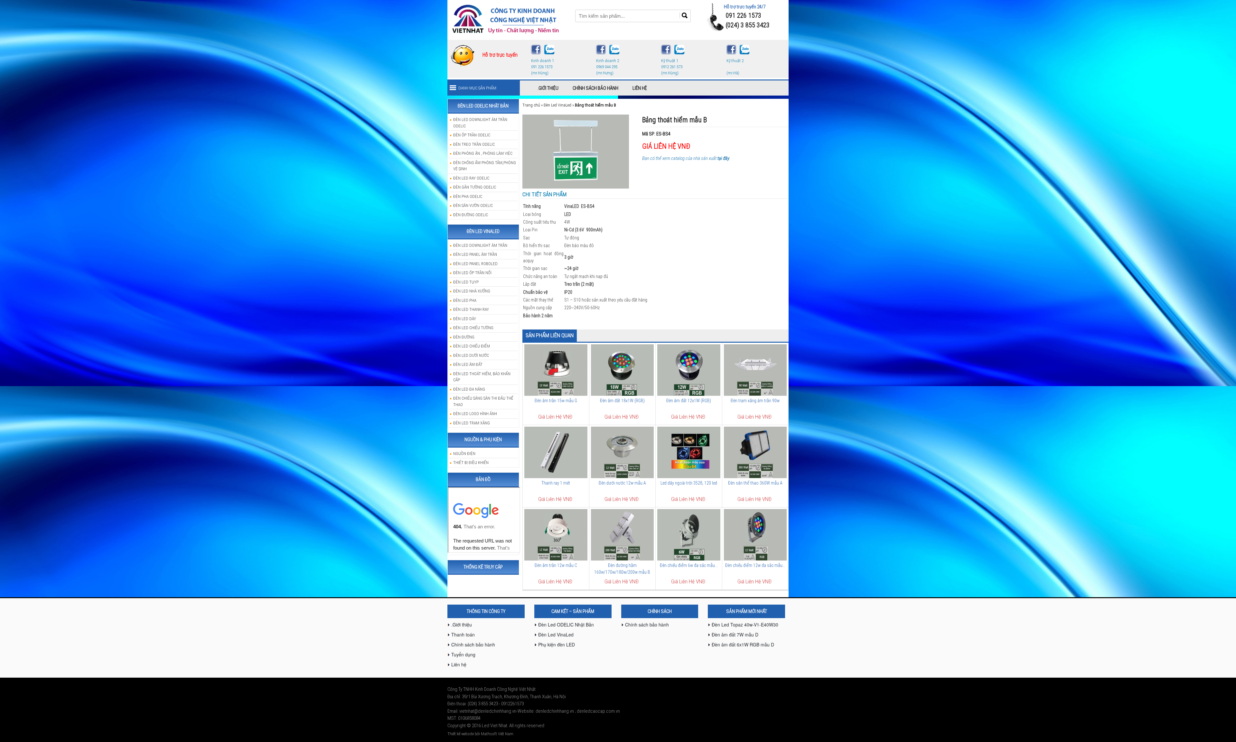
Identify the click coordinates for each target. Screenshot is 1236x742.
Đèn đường (463, 337)
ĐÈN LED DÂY (464, 318)
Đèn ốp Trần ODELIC (471, 135)
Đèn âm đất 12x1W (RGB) (688, 400)
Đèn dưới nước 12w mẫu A (622, 483)
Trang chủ (531, 105)
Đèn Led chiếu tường (473, 327)
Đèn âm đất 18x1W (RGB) (622, 400)
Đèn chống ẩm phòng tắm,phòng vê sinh (484, 166)
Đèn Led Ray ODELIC (471, 178)
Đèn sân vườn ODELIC (473, 205)
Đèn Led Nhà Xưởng (471, 291)
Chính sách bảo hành (595, 88)
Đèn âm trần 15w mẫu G (556, 400)
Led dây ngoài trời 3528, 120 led (688, 483)
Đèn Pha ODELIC (467, 196)
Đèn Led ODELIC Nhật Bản (566, 624)
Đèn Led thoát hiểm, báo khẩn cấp (481, 377)
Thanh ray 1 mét (555, 483)
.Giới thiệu (548, 88)
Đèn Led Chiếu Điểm (471, 346)
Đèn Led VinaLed (557, 105)
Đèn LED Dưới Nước (471, 355)
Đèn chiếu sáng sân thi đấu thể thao (483, 401)
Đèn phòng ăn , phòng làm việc (482, 153)
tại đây (723, 158)
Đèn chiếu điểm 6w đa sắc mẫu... (689, 565)
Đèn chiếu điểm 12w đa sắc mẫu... (755, 565)
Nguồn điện (464, 453)
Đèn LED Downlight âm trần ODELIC (480, 122)
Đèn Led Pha (464, 300)
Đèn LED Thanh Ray (471, 309)
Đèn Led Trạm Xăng (471, 423)
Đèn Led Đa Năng (469, 389)
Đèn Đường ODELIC (470, 214)
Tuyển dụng (463, 654)
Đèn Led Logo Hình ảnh (475, 413)
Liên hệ (639, 88)
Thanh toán (463, 634)
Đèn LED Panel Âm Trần (475, 254)
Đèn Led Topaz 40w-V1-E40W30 (745, 624)
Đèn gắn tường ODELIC (474, 187)
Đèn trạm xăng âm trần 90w (755, 400)
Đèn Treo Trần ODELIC (474, 144)
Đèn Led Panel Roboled (475, 263)
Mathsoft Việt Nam (497, 733)
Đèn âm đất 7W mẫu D (735, 634)
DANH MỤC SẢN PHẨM (477, 88)
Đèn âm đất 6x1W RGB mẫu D (743, 644)
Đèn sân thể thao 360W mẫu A (755, 483)
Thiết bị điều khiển (471, 462)
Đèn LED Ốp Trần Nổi (472, 272)
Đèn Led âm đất (467, 364)
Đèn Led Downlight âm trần (480, 245)
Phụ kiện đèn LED (556, 644)
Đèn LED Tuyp (466, 282)
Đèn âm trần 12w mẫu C (556, 565)
